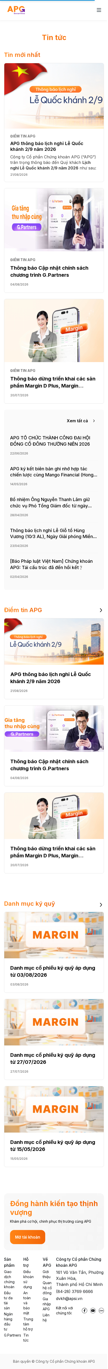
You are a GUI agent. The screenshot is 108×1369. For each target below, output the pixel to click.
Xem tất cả (77, 420)
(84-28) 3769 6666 (74, 1291)
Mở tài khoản (27, 1237)
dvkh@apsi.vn (69, 1298)
